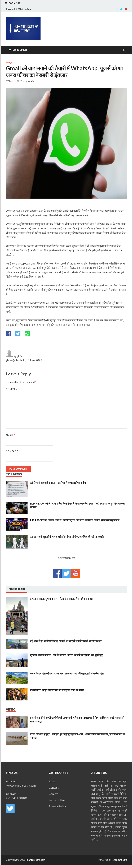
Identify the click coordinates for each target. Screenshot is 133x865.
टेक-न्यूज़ (9, 62)
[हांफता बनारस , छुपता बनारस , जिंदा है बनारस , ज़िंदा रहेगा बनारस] (17, 599)
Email (10, 435)
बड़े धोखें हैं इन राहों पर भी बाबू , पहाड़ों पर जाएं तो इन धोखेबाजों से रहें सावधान (66, 641)
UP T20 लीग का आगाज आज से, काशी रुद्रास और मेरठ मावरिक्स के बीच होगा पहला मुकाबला (74, 520)
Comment (12, 389)
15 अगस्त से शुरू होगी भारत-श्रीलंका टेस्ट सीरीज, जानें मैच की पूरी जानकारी (67, 536)
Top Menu (14, 3)
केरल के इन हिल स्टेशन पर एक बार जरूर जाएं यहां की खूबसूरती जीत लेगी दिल (67, 673)
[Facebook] (116, 9)
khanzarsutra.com (35, 859)
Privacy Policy (57, 806)
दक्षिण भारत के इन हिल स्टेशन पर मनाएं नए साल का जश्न (57, 690)
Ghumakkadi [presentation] (16, 589)
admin (31, 81)
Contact (13, 451)
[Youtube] (126, 9)
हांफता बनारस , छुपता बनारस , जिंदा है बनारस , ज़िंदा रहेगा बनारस (61, 598)
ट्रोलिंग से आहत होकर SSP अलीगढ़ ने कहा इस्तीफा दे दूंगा (58, 482)
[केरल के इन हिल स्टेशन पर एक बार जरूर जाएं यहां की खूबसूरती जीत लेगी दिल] (17, 673)
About (52, 781)
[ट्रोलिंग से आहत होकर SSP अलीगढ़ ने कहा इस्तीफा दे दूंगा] (17, 483)
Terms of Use (57, 800)
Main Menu (19, 50)
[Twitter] (121, 9)
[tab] (16, 589)
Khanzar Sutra (119, 859)
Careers (53, 793)
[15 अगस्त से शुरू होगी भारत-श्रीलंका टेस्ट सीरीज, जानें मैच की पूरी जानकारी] (17, 537)
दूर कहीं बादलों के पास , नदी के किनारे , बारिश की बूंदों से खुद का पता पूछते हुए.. (67, 655)
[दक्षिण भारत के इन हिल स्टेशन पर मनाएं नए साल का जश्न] (17, 690)
